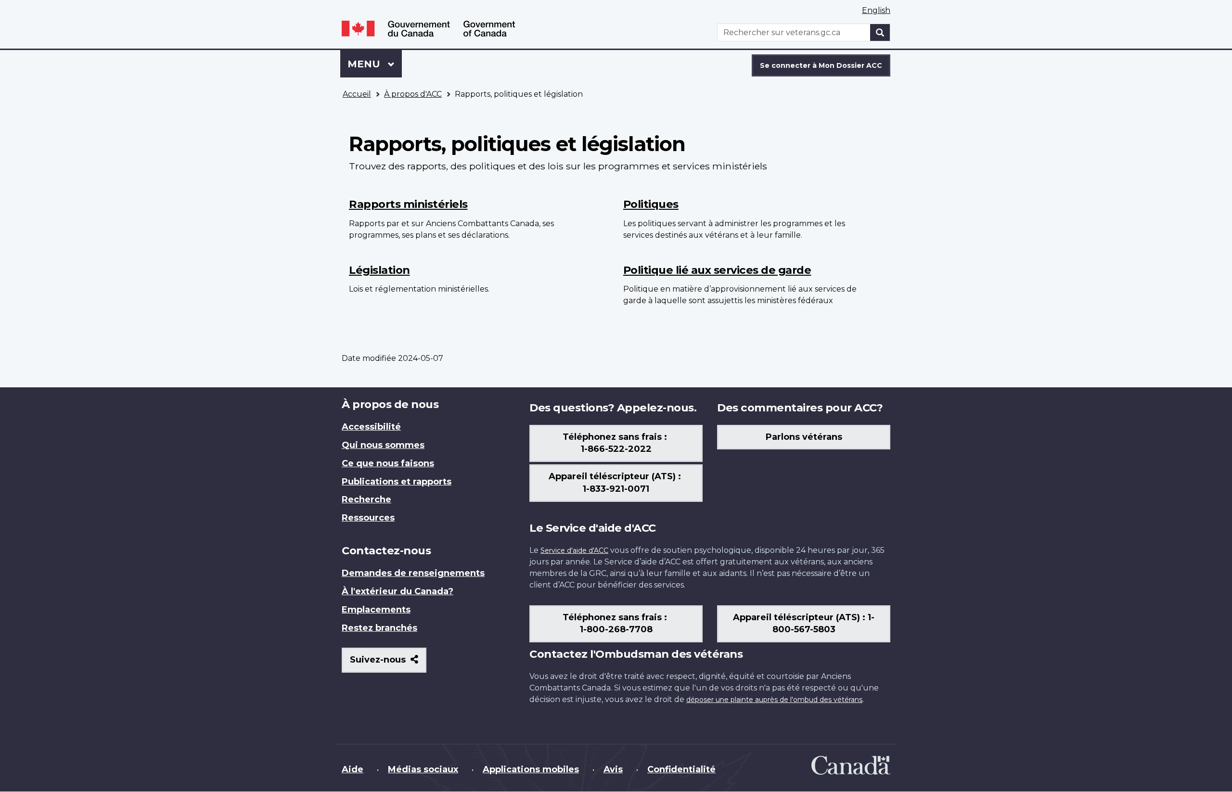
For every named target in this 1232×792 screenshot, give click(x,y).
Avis (613, 769)
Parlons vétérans (804, 437)
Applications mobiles (531, 769)
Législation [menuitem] (379, 270)
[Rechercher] (880, 32)
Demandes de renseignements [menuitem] (413, 573)
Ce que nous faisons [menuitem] (388, 463)
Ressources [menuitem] (368, 517)
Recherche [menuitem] (366, 499)
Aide (352, 769)
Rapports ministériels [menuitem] (408, 204)
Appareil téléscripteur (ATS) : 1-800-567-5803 (803, 623)
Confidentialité (681, 769)
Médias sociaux (423, 769)
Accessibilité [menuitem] (371, 427)
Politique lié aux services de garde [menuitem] (717, 270)
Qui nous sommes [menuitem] (383, 445)
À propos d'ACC (413, 94)
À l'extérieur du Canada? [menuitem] (397, 591)
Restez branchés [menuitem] (379, 628)
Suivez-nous (388, 663)
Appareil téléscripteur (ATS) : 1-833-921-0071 (616, 482)
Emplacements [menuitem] (376, 609)
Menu (374, 64)
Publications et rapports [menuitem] (396, 481)
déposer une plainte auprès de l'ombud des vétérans (774, 699)
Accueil (357, 94)
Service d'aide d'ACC (574, 550)
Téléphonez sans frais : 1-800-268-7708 (616, 623)
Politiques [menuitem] (651, 204)
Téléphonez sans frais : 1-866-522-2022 (616, 443)
